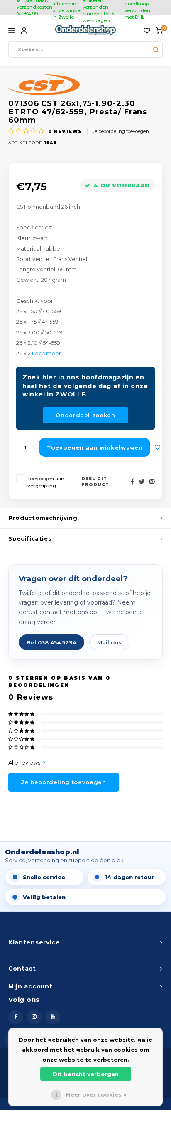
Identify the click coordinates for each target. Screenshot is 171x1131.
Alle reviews (24, 762)
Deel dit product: (96, 482)
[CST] (85, 84)
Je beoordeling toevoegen (121, 131)
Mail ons (109, 642)
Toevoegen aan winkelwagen (94, 447)
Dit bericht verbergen (86, 1074)
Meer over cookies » (96, 1094)
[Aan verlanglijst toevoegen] (157, 447)
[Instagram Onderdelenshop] (34, 1017)
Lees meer (46, 353)
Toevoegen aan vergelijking (45, 482)
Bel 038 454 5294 (51, 642)
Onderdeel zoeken (85, 415)
